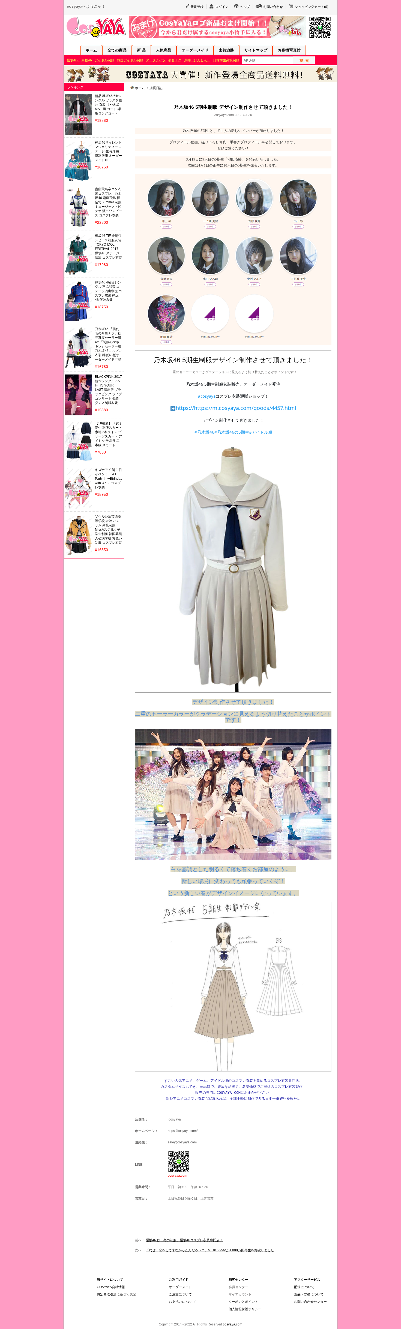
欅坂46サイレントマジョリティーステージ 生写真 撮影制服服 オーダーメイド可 (108, 151)
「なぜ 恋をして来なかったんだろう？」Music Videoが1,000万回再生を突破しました (210, 1250)
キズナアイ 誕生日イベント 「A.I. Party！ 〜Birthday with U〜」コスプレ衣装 (108, 478)
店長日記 (156, 88)
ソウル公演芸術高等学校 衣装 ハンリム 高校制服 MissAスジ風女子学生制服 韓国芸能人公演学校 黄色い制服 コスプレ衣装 (108, 530)
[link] (236, 408)
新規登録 (197, 7)
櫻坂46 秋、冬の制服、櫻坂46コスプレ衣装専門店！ (184, 1240)
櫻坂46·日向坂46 (79, 60)
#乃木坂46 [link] (204, 432)
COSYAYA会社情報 (111, 1287)
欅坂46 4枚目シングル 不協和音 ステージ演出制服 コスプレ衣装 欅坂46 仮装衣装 (108, 291)
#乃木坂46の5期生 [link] (231, 432)
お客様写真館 (289, 50)
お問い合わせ (273, 7)
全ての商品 (117, 50)
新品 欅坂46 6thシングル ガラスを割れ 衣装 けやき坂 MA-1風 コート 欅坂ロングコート (108, 104)
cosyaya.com (232, 1324)
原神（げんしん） (197, 60)
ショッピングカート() (311, 7)
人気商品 (163, 50)
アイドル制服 (104, 60)
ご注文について (180, 1294)
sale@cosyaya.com (182, 1142)
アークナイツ (156, 60)
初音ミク (174, 60)
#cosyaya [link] (207, 396)
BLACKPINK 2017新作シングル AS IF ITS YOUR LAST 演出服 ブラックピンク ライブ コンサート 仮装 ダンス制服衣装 (108, 390)
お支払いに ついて (182, 1302)
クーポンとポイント (243, 1302)
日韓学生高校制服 (226, 60)
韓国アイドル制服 (130, 60)
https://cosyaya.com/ (182, 1131)
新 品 (141, 50)
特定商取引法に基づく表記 (116, 1294)
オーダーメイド (195, 50)
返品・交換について (309, 1294)
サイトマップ (255, 50)
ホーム (91, 50)
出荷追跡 (226, 50)
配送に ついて (304, 1287)
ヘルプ (245, 7)
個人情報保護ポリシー (245, 1309)
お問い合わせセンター (310, 1302)
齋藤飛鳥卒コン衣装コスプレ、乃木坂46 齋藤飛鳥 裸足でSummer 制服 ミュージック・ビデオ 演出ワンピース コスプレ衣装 (108, 202)
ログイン (221, 7)
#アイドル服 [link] (260, 432)
